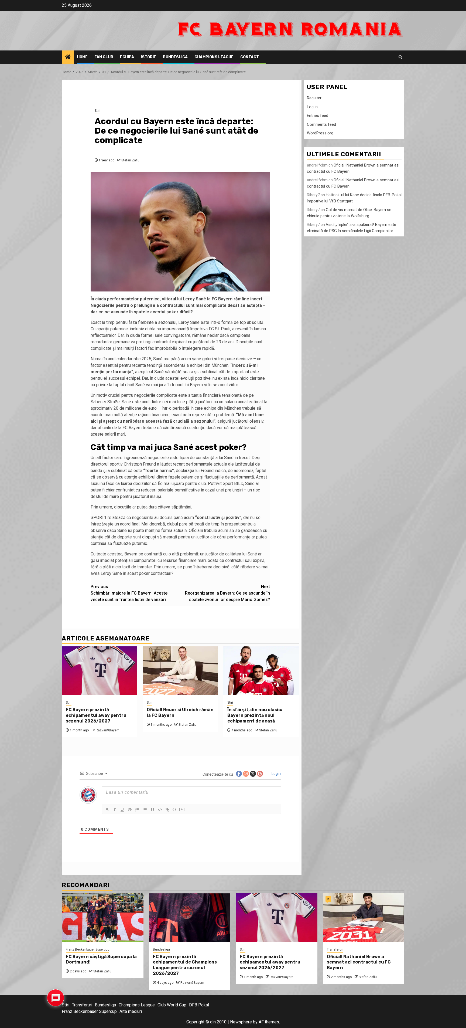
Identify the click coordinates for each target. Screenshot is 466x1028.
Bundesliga (175, 57)
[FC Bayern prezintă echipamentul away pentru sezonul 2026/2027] (99, 670)
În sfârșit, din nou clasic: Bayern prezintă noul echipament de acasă (254, 715)
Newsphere (241, 1021)
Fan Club (103, 57)
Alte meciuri (130, 1011)
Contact (249, 57)
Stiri (97, 111)
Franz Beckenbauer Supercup (87, 949)
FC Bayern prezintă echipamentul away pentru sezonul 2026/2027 (96, 715)
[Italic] (114, 809)
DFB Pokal (199, 1004)
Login (276, 773)
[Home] (68, 57)
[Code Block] (160, 809)
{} (174, 809)
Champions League (214, 57)
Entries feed (317, 115)
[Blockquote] (152, 809)
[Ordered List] (137, 809)
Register (314, 98)
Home (82, 57)
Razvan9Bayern (107, 730)
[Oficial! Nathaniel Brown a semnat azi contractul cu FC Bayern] (364, 917)
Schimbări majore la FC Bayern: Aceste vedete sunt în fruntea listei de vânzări (129, 593)
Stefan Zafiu (130, 160)
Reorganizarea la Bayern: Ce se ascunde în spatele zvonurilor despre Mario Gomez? (227, 593)
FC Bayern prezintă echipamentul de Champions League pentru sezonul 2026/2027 (185, 965)
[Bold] (107, 809)
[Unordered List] (145, 809)
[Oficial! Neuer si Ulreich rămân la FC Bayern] (180, 670)
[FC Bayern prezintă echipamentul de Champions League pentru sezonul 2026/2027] (190, 917)
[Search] (400, 57)
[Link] (167, 809)
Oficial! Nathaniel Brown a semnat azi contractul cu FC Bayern (359, 962)
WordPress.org (320, 133)
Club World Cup (171, 1004)
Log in (312, 106)
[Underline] (122, 809)
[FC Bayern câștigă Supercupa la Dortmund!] (102, 917)
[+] (182, 809)
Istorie (148, 57)
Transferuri (335, 949)
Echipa (127, 57)
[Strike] (129, 809)
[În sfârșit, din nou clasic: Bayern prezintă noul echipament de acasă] (261, 670)
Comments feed (321, 124)
